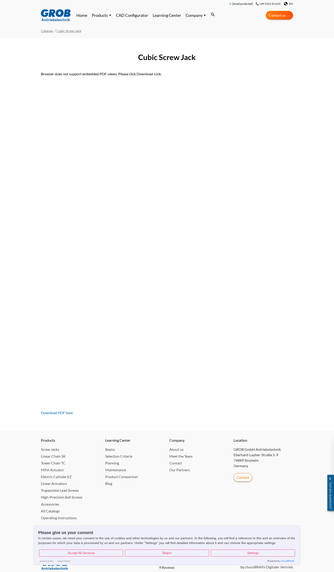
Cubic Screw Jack (69, 31)
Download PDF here (57, 413)
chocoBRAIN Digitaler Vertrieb (269, 567)
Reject (167, 553)
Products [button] (100, 15)
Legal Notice (64, 561)
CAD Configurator (132, 15)
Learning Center (167, 15)
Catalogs (47, 31)
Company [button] (194, 15)
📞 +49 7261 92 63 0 (268, 3)
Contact (243, 477)
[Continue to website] (55, 15)
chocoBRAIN (287, 561)
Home (81, 15)
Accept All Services (81, 553)
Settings (253, 553)
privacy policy (47, 561)
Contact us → (279, 15)
